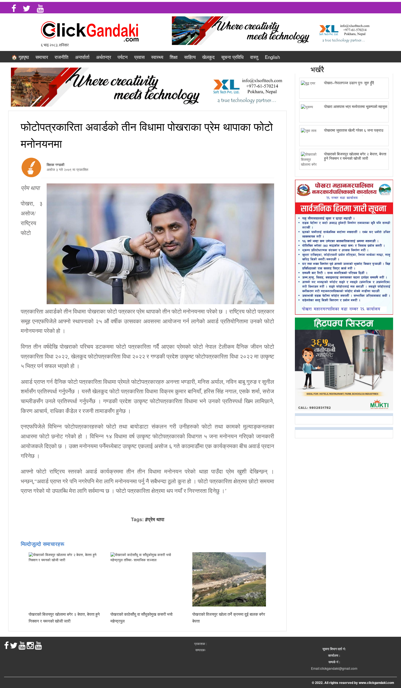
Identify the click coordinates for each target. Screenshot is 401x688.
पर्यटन (123, 56)
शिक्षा (174, 56)
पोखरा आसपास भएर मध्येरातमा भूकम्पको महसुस (355, 106)
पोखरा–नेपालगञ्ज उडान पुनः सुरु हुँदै (349, 82)
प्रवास (139, 56)
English (272, 56)
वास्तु (254, 56)
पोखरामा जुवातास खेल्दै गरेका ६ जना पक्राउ (353, 130)
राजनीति (61, 56)
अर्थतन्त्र (103, 56)
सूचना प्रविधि (232, 56)
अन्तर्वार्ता (82, 56)
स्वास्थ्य (157, 56)
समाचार (41, 56)
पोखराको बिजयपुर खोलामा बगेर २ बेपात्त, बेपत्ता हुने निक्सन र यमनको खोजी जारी (355, 156)
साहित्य (190, 56)
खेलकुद (208, 56)
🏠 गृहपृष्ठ (20, 56)
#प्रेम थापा (154, 519)
